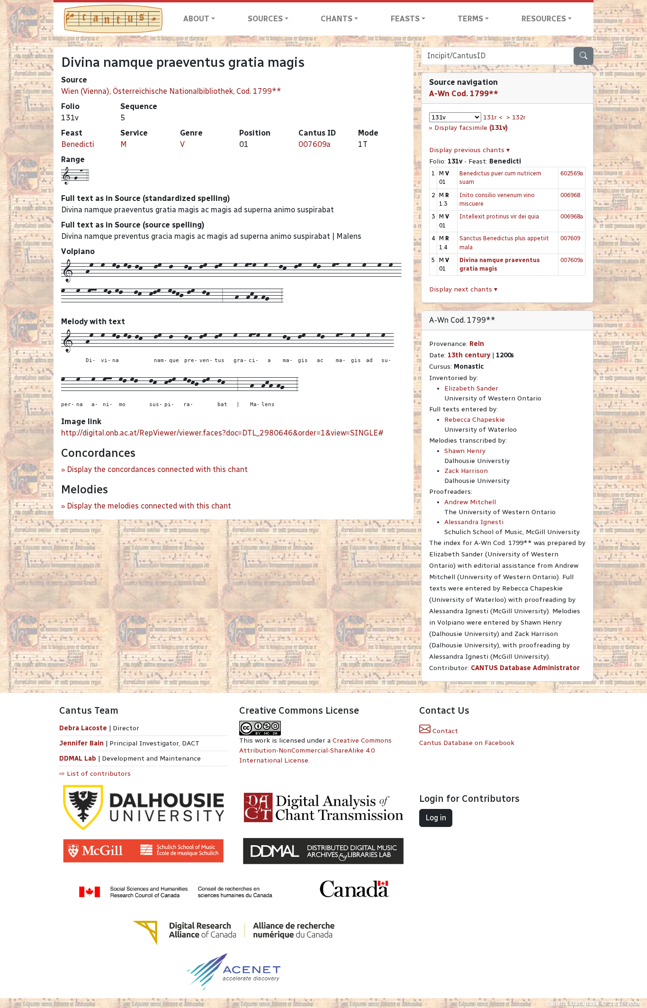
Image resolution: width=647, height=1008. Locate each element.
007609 (570, 238)
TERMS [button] (470, 18)
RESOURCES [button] (543, 18)
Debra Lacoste (83, 728)
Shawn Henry (464, 451)
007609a (314, 144)
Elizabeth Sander (471, 388)
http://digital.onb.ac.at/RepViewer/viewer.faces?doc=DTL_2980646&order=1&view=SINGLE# (222, 432)
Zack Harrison (466, 471)
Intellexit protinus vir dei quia (499, 216)
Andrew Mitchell (470, 502)
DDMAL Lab (77, 758)
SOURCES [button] (265, 18)
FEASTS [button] (405, 18)
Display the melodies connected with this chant (149, 505)
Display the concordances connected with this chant (157, 469)
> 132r (516, 117)
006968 (570, 195)
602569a (571, 173)
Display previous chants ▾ (469, 150)
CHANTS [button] (336, 18)
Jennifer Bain (82, 743)
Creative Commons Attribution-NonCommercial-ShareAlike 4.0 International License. (315, 750)
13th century (469, 355)
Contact (444, 731)
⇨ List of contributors (95, 774)
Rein (476, 344)
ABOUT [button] (196, 18)
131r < (493, 117)
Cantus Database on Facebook (466, 743)
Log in (435, 817)
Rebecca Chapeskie (474, 420)
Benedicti (77, 144)
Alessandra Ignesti (473, 522)
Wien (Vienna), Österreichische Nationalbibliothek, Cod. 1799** (171, 91)
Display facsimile (471, 128)
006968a (571, 216)
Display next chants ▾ (463, 289)
